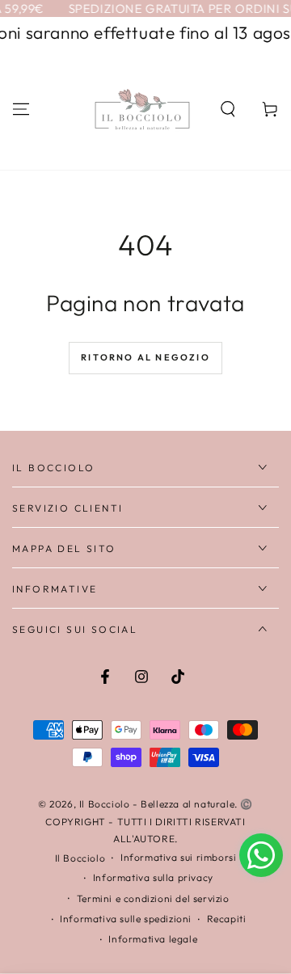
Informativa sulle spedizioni (126, 919)
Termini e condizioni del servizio (153, 898)
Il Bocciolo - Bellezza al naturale (156, 804)
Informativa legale (152, 939)
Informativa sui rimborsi (178, 857)
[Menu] (21, 109)
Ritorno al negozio (145, 357)
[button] (228, 109)
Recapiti (227, 919)
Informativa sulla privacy (153, 877)
